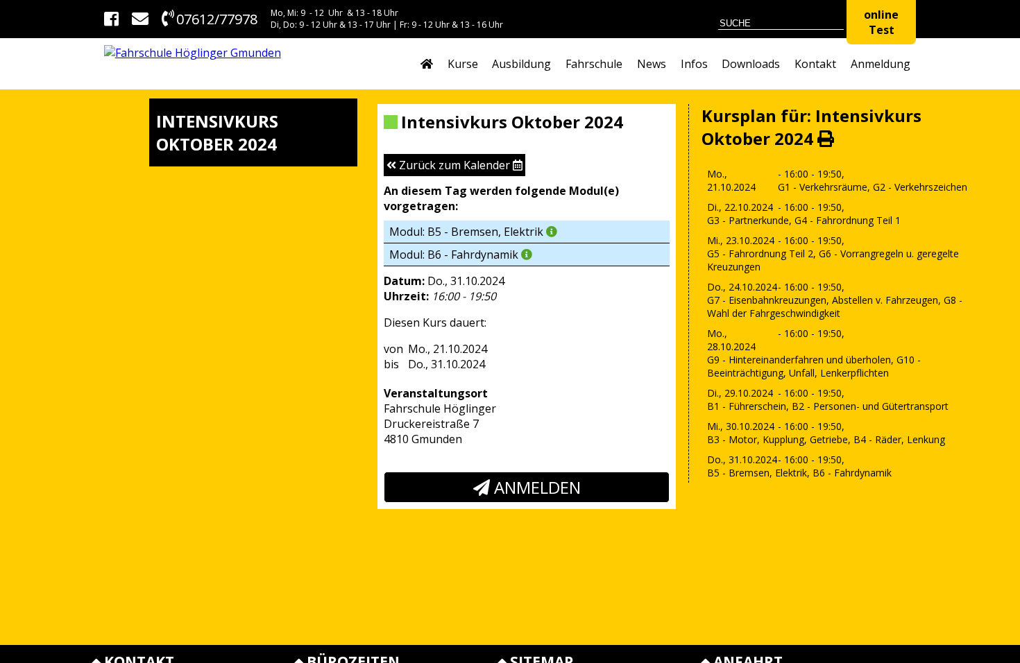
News (651, 63)
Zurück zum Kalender (454, 165)
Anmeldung (880, 63)
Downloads (751, 63)
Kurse (463, 63)
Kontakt (815, 63)
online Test (881, 22)
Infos (694, 63)
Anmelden (535, 487)
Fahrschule (594, 63)
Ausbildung (521, 63)
